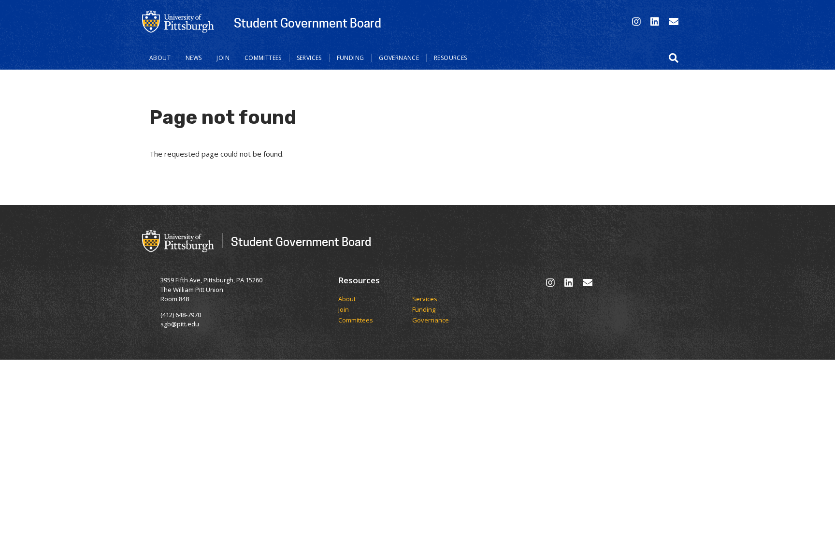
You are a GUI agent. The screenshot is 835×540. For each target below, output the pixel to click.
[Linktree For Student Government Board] (673, 21)
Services (309, 58)
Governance (399, 58)
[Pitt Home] (178, 20)
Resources (450, 58)
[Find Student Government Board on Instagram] (636, 21)
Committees (263, 58)
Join (223, 58)
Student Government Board (307, 22)
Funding (350, 58)
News (194, 58)
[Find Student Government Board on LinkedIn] (654, 21)
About (160, 58)
